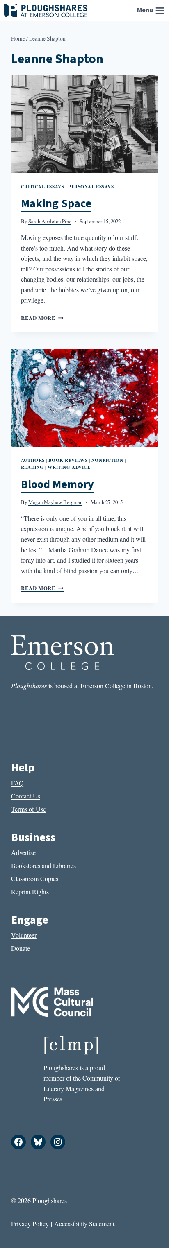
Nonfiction (107, 460)
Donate (20, 948)
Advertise (23, 852)
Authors (33, 460)
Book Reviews (67, 460)
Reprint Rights (30, 891)
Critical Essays (42, 186)
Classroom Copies (34, 878)
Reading (32, 466)
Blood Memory (57, 484)
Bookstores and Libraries (43, 865)
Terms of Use (28, 809)
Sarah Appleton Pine (49, 221)
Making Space (56, 203)
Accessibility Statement (84, 1223)
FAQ (17, 782)
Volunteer (24, 935)
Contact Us (25, 795)
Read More (42, 317)
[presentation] (84, 124)
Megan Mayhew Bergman (55, 502)
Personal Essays (91, 186)
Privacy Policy (30, 1223)
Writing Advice (69, 466)
